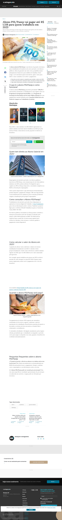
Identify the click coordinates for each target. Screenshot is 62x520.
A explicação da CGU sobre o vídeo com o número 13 (51, 54)
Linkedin (5, 77)
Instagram (41, 439)
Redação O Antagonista (10, 34)
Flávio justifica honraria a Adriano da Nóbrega (52, 35)
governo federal (32, 404)
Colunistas (42, 6)
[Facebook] (37, 490)
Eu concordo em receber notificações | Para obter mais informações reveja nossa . (19, 145)
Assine (41, 2)
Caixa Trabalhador (38, 204)
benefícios (22, 404)
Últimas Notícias (22, 6)
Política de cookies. (52, 507)
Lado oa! (37, 6)
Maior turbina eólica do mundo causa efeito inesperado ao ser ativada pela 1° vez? (18, 413)
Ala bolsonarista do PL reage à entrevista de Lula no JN (52, 66)
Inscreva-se (39, 141)
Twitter (5, 81)
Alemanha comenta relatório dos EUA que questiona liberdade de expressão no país (36, 413)
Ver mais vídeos (39, 103)
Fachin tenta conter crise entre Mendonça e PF (52, 85)
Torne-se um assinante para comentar (15, 461)
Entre (53, 2)
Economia (33, 6)
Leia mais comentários (38, 462)
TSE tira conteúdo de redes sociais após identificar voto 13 (51, 60)
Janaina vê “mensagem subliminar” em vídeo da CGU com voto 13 (51, 29)
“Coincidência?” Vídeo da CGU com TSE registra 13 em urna (52, 80)
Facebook (5, 72)
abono (13, 404)
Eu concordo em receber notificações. (47, 499)
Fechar (31, 509)
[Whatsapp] (34, 490)
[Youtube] (33, 490)
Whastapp (5, 68)
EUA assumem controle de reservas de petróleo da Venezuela (51, 48)
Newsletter (47, 6)
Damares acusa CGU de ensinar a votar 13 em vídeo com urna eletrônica (52, 73)
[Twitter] (31, 490)
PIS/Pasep (14, 407)
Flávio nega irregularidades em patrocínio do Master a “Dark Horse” (51, 41)
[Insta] (35, 490)
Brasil (27, 6)
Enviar (29, 141)
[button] (30, 123)
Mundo (29, 6)
